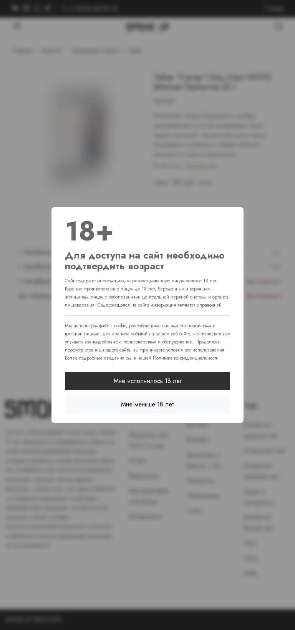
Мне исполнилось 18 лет (148, 380)
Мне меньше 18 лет (147, 404)
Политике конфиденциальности (186, 358)
